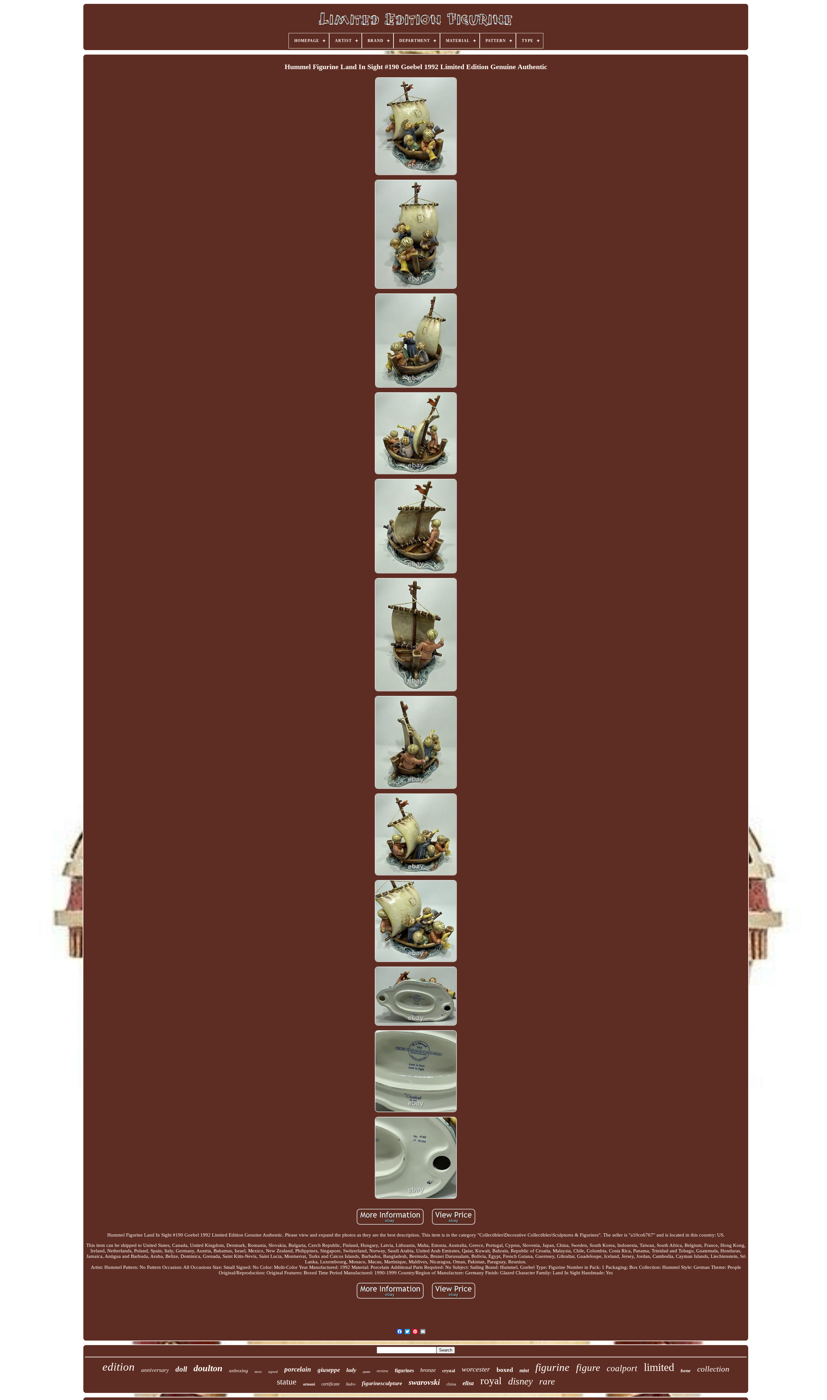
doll (181, 1369)
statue (287, 1381)
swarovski (424, 1382)
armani (309, 1384)
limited (659, 1367)
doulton (208, 1368)
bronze (428, 1370)
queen (366, 1372)
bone (686, 1370)
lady (351, 1370)
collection (713, 1368)
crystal (448, 1370)
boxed (505, 1369)
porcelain (297, 1369)
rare (547, 1381)
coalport (622, 1368)
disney (520, 1381)
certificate (330, 1384)
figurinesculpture (382, 1383)
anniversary (155, 1370)
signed (273, 1372)
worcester (476, 1369)
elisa (468, 1383)
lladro (350, 1384)
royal (491, 1380)
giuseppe (329, 1369)
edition (118, 1367)
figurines (404, 1370)
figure (588, 1367)
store (258, 1372)
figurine (552, 1367)
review (382, 1370)
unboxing (238, 1370)
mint (524, 1370)
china (451, 1384)
